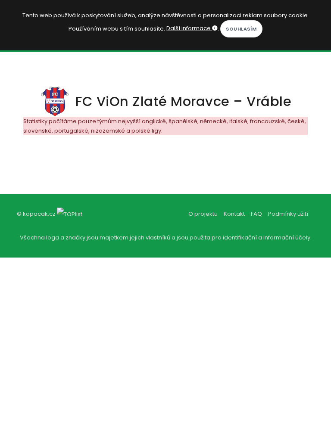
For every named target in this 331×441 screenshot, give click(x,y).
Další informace (189, 28)
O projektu (203, 214)
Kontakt (234, 214)
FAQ (256, 214)
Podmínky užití (288, 214)
